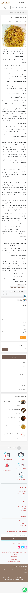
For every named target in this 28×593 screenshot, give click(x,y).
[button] (24, 590)
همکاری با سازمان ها (22, 521)
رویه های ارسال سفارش (21, 493)
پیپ (24, 362)
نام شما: (24, 322)
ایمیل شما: (24, 329)
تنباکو (23, 366)
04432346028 (14, 557)
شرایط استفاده (23, 511)
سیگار (23, 381)
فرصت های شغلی (22, 525)
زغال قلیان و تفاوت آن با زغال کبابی (18, 287)
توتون (23, 12)
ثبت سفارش (23, 496)
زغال (24, 378)
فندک (23, 385)
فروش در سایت (23, 523)
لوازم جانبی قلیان (21, 389)
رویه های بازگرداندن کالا (21, 506)
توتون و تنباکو (20, 285)
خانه (26, 12)
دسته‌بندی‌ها (21, 2)
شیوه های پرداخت (22, 491)
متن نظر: (24, 305)
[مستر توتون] (5, 3)
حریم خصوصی (23, 508)
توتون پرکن (22, 374)
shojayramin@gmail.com (14, 562)
